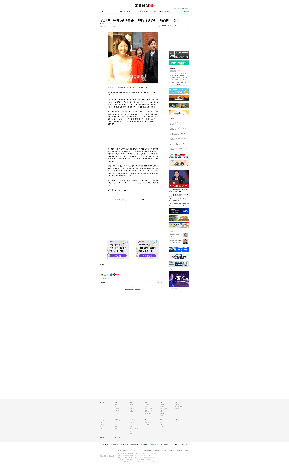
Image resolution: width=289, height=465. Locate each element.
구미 (101, 439)
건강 (131, 426)
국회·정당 (132, 408)
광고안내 (125, 450)
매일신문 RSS (118, 437)
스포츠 (151, 11)
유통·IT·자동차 (148, 413)
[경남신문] (124, 444)
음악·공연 (102, 422)
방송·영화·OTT (148, 422)
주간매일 (167, 11)
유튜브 (145, 200)
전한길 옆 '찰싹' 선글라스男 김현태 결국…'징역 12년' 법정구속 (177, 143)
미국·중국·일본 (178, 406)
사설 (116, 404)
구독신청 (130, 450)
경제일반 (147, 404)
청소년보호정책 (147, 450)
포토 (161, 422)
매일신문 (102, 24)
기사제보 (179, 8)
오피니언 (128, 11)
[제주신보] (184, 444)
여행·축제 (132, 422)
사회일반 (162, 404)
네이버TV (120, 200)
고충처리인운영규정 (138, 450)
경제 (136, 11)
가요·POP (147, 424)
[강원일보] (114, 444)
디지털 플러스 (172, 269)
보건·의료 (162, 410)
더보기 (187, 269)
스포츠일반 (117, 420)
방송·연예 (161, 11)
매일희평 (117, 410)
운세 (131, 433)
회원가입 (186, 8)
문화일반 (102, 420)
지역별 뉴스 (162, 415)
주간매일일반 (178, 420)
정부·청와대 (132, 406)
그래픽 (161, 424)
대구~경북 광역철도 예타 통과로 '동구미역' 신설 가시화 (183, 75)
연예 (146, 419)
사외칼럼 (117, 408)
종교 (101, 428)
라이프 (156, 11)
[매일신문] (104, 444)
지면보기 (175, 8)
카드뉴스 (162, 426)
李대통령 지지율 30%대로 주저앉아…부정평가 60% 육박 (181, 190)
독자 (131, 429)
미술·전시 (102, 424)
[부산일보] (164, 444)
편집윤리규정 (164, 450)
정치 (133, 11)
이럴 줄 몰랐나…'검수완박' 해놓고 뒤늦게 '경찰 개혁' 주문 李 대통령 (181, 204)
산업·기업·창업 (148, 410)
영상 (161, 420)
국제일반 (177, 404)
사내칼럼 (117, 406)
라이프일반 (132, 420)
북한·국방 (132, 410)
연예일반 (147, 420)
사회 (140, 11)
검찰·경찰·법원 (163, 408)
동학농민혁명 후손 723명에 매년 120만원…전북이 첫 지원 (181, 195)
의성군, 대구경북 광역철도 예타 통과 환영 (180, 79)
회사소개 (120, 450)
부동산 (146, 406)
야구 (116, 422)
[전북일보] (174, 444)
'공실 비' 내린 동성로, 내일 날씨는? (176, 288)
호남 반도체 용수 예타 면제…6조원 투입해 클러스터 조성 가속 (180, 185)
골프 (116, 428)
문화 (147, 11)
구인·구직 (147, 411)
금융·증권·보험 (148, 408)
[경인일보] (134, 444)
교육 (161, 411)
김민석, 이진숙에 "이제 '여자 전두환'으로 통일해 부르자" (181, 199)
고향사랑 (102, 437)
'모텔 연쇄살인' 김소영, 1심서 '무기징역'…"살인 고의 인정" (176, 241)
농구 (116, 426)
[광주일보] (144, 444)
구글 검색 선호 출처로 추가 (166, 25)
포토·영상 (162, 419)
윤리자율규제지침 (172, 450)
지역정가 (132, 411)
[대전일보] (154, 444)
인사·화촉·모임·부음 (134, 428)
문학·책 (101, 426)
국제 (143, 11)
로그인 (183, 8)
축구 (116, 424)
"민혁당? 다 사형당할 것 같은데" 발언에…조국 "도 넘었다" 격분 (184, 77)
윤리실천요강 (180, 450)
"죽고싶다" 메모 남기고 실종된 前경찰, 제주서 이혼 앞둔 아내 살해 (178, 133)
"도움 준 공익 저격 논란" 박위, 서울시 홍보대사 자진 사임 (176, 235)
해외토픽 (177, 408)
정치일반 (132, 404)
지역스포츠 (117, 429)
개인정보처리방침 (156, 450)
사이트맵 (186, 450)
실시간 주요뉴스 (173, 118)
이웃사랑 (162, 413)
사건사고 (162, 406)
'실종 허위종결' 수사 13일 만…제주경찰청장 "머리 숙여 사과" (184, 82)
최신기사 (122, 11)
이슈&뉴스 (172, 231)
